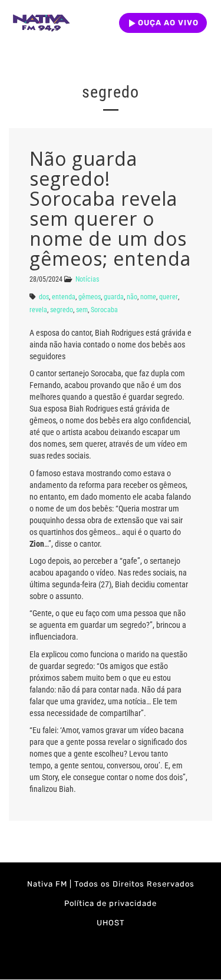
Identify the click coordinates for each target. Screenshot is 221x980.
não (132, 297)
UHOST (111, 922)
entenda (63, 297)
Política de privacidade (110, 903)
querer (168, 297)
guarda (114, 297)
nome (148, 297)
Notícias (87, 279)
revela (38, 310)
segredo (61, 310)
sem (82, 310)
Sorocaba (104, 310)
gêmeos (89, 297)
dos (44, 297)
